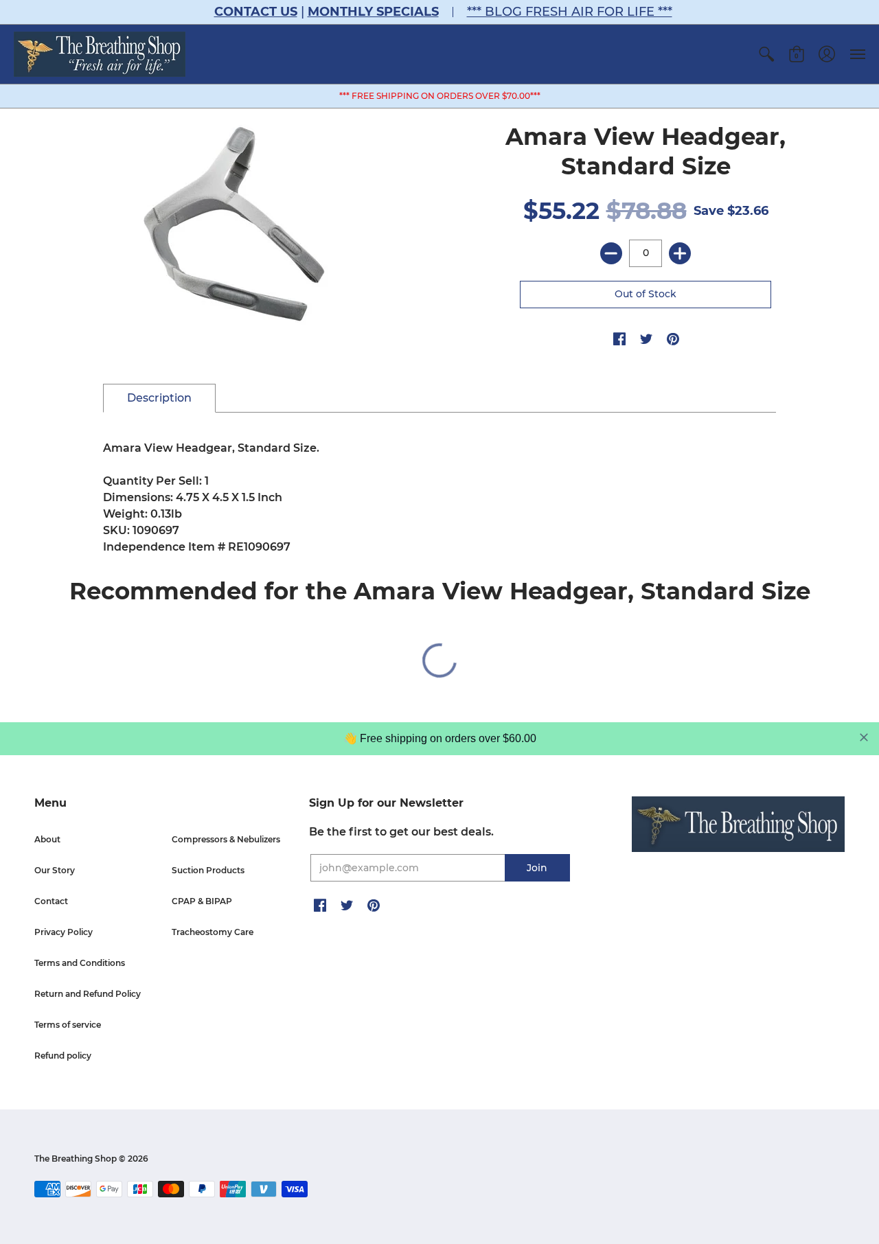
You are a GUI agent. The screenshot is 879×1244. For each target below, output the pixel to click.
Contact (51, 901)
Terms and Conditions (79, 963)
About (47, 839)
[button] (766, 54)
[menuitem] (766, 54)
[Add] (680, 253)
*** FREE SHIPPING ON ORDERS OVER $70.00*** (439, 96)
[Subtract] (611, 253)
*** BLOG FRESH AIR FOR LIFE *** (569, 11)
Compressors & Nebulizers (226, 839)
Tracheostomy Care (212, 932)
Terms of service (67, 1025)
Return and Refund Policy (87, 994)
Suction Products (208, 870)
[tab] (159, 398)
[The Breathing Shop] (99, 54)
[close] (864, 737)
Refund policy (62, 1055)
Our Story (54, 870)
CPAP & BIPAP (202, 901)
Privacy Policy (63, 932)
